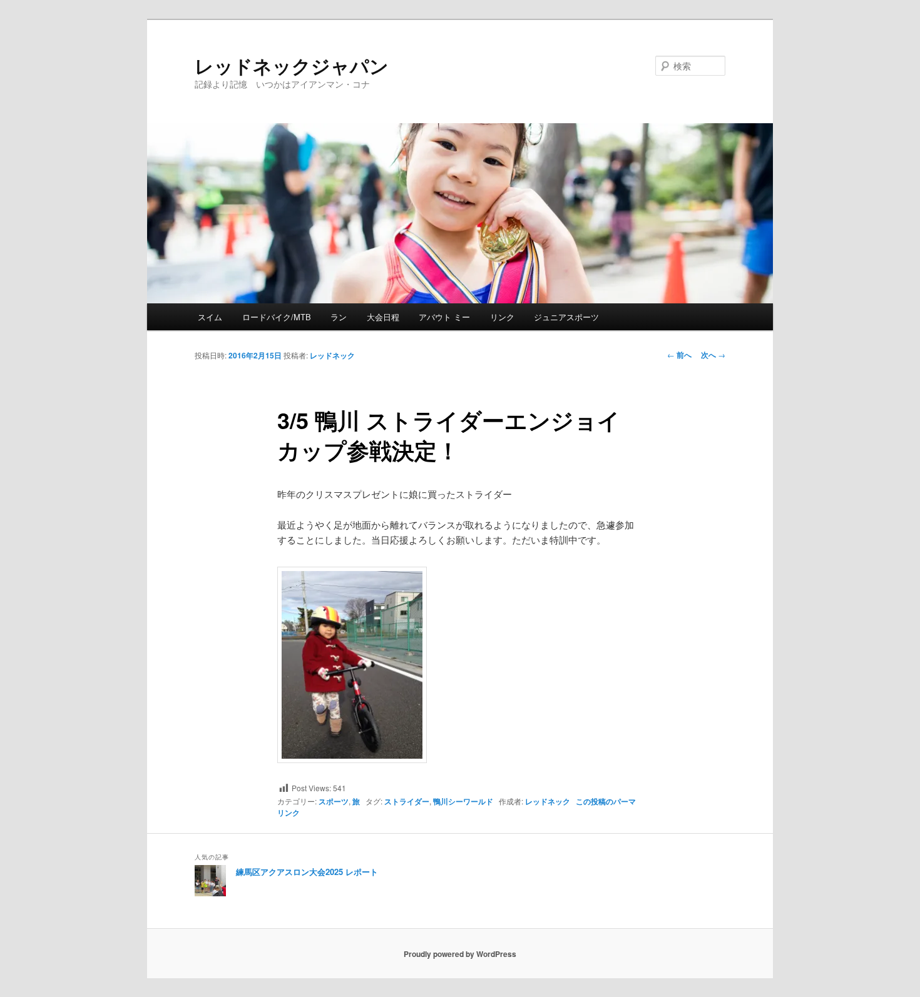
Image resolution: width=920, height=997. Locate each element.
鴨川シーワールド (463, 801)
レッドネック (332, 355)
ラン (338, 317)
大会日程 (383, 317)
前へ (679, 354)
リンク (502, 317)
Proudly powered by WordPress (460, 953)
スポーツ (334, 801)
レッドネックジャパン (292, 65)
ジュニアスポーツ (566, 317)
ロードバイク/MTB (276, 317)
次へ (713, 354)
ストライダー (406, 801)
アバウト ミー (444, 317)
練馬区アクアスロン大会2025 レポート (307, 872)
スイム (210, 317)
